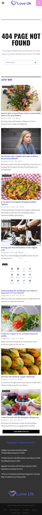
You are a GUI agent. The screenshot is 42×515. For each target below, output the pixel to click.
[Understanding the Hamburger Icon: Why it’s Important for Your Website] (21, 275)
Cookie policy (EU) (14, 510)
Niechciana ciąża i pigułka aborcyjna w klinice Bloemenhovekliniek (19, 157)
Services (5, 130)
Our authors (26, 510)
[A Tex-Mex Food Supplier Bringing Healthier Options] (21, 187)
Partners (34, 510)
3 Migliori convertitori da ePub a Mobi (14, 450)
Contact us (25, 513)
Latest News (6, 79)
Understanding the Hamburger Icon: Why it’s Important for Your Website (19, 292)
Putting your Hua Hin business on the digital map (19, 249)
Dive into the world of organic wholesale (18, 376)
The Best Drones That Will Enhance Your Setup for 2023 (20, 458)
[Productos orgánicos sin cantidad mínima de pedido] (21, 318)
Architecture (6, 307)
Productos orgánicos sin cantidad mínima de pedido (19, 335)
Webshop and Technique (9, 221)
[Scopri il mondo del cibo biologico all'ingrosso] (21, 402)
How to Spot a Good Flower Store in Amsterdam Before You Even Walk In (21, 114)
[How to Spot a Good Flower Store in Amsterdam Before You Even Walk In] (21, 98)
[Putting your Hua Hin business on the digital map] (21, 232)
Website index (15, 513)
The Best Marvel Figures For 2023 (13, 453)
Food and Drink (7, 175)
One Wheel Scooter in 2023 (10, 461)
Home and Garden (7, 86)
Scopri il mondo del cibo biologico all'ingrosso (20, 417)
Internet (5, 264)
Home (5, 510)
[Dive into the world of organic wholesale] (21, 361)
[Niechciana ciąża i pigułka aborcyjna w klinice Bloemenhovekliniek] (21, 141)
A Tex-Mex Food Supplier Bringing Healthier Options (19, 203)
